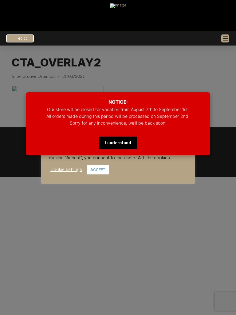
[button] (20, 38)
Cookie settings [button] (66, 170)
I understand (118, 143)
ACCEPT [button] (97, 170)
